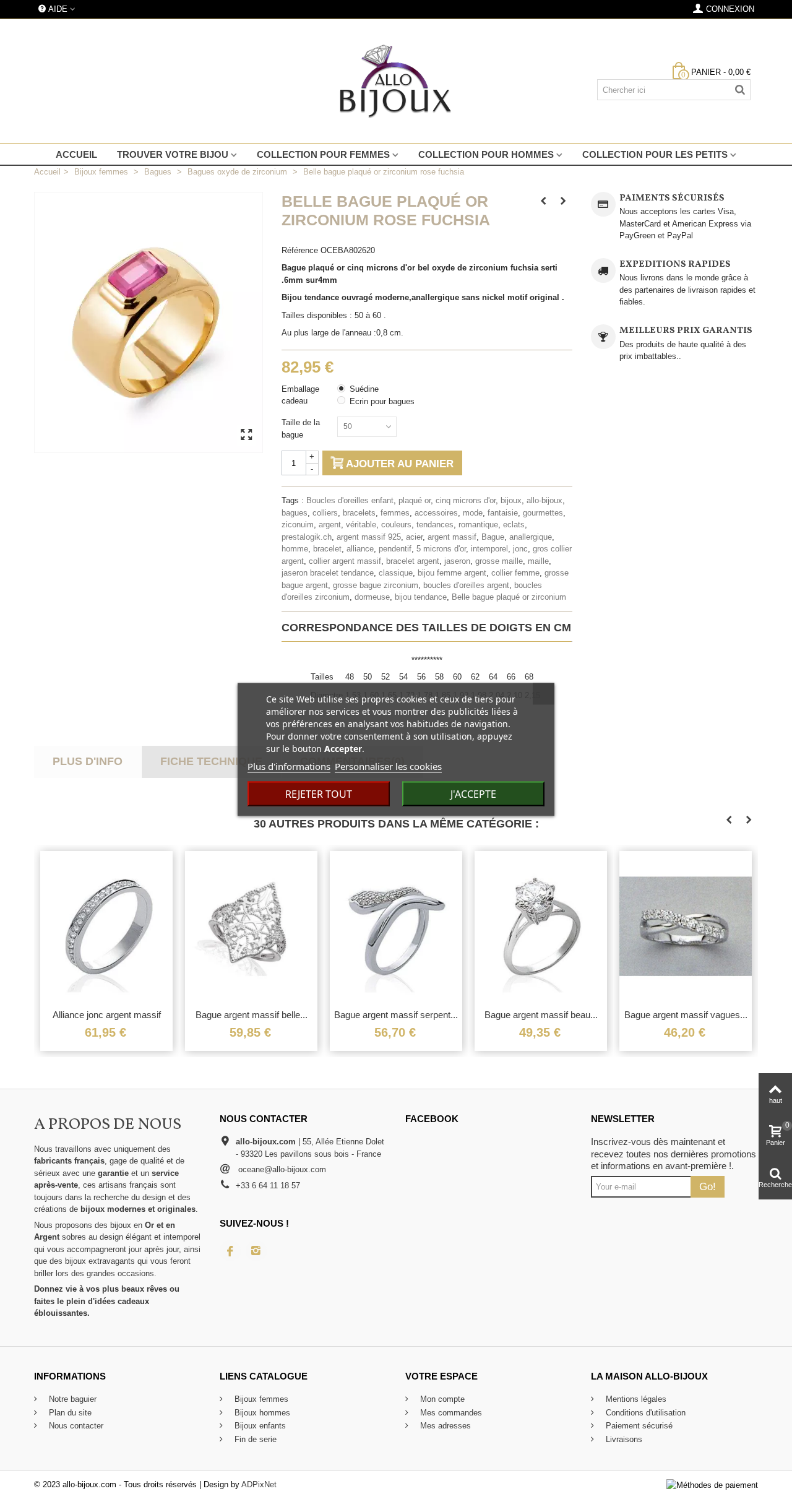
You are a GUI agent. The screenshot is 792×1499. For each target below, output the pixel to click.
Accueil (76, 154)
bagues (295, 512)
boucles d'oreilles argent (466, 585)
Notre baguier (71, 1399)
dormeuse (372, 597)
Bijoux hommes (261, 1412)
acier (414, 537)
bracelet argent (412, 561)
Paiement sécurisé (638, 1425)
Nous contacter (74, 1425)
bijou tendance (421, 597)
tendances (435, 524)
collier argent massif (345, 561)
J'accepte (473, 794)
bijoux (511, 500)
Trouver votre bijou (172, 154)
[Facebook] (230, 1250)
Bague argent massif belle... (252, 1014)
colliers (325, 512)
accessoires (436, 512)
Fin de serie (254, 1439)
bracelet (327, 548)
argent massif (452, 537)
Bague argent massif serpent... (396, 1014)
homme (295, 548)
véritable (361, 524)
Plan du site (69, 1412)
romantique (478, 524)
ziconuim (298, 524)
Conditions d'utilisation (644, 1412)
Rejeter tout (318, 794)
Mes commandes (450, 1412)
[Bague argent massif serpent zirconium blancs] (396, 927)
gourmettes (543, 512)
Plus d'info (88, 761)
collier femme (515, 572)
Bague (492, 537)
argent (330, 524)
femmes (395, 512)
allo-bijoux (544, 500)
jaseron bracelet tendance (328, 572)
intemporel (489, 548)
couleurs (396, 524)
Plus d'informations (289, 766)
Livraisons (622, 1439)
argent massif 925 (369, 537)
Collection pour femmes (323, 154)
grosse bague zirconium (375, 585)
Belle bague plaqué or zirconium (509, 597)
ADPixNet (259, 1484)
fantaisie (503, 512)
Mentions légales (634, 1399)
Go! (707, 1186)
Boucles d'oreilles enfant (350, 500)
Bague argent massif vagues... (685, 1014)
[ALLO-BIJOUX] (396, 81)
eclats (514, 524)
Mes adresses (444, 1425)
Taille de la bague (301, 428)
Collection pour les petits (655, 154)
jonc (520, 548)
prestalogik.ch (307, 537)
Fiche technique (211, 761)
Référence (300, 250)
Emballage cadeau (300, 395)
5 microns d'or (441, 548)
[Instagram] (256, 1250)
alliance (360, 548)
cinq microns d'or (466, 500)
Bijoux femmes (260, 1399)
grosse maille (499, 561)
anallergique (530, 537)
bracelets (359, 512)
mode (473, 512)
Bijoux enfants (259, 1425)
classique (396, 572)
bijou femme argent (452, 572)
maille (538, 561)
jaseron (457, 561)
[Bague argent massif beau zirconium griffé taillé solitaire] (541, 927)
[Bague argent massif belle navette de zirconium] (251, 927)
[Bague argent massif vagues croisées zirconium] (685, 927)
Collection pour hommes (486, 154)
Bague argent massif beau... (541, 1014)
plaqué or (414, 500)
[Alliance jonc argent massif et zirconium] (106, 927)
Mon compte (441, 1399)
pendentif (395, 548)
